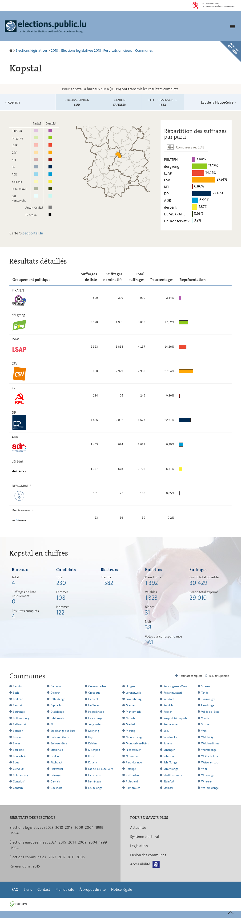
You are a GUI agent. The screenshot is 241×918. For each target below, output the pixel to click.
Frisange (56, 775)
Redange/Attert (173, 693)
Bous (16, 762)
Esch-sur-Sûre (59, 743)
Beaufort (18, 686)
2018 (54, 50)
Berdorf (17, 705)
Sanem (168, 743)
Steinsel (168, 788)
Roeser (168, 712)
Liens (28, 889)
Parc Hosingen (134, 762)
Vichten (205, 724)
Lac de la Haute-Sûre (218, 102)
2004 (89, 827)
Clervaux (18, 769)
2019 (62, 842)
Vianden (206, 718)
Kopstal (92, 762)
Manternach (133, 712)
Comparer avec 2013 (190, 147)
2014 (72, 842)
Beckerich (18, 699)
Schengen (169, 750)
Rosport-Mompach (175, 718)
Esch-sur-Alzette (60, 737)
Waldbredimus (210, 743)
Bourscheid (20, 756)
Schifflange (170, 762)
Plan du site (65, 889)
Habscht (93, 699)
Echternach (57, 718)
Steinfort (169, 781)
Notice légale (121, 889)
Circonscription (77, 102)
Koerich (12, 102)
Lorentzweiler (134, 693)
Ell (52, 724)
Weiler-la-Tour (209, 756)
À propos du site (93, 889)
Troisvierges (208, 699)
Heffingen (94, 705)
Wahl (204, 731)
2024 (53, 842)
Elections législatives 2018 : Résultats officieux (96, 50)
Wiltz (204, 769)
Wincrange (207, 775)
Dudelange (57, 712)
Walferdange (209, 750)
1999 (99, 827)
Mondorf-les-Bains (137, 743)
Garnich (55, 781)
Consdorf (18, 781)
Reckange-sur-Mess (175, 686)
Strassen (206, 686)
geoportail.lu (32, 233)
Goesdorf (56, 788)
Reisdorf (169, 699)
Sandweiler (170, 737)
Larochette (94, 775)
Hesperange (95, 718)
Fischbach (57, 762)
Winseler (206, 781)
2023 (49, 827)
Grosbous (94, 693)
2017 (61, 857)
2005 (80, 857)
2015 (36, 866)
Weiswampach (210, 762)
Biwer (16, 743)
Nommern (132, 756)
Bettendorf (19, 724)
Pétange (131, 769)
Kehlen (92, 743)
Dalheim (56, 686)
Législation (139, 845)
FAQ (15, 889)
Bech (16, 693)
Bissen (17, 737)
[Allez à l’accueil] (11, 50)
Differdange (58, 699)
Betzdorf (18, 731)
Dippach (56, 705)
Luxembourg (133, 699)
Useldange (207, 705)
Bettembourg (21, 718)
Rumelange (170, 724)
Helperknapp (96, 712)
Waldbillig (207, 737)
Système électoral (144, 836)
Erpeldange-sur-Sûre (63, 731)
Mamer (130, 705)
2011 (70, 857)
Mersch (130, 718)
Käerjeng (93, 731)
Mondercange (134, 737)
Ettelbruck (57, 750)
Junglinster (94, 724)
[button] (232, 27)
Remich (168, 705)
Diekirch (55, 693)
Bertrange (19, 712)
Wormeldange (210, 788)
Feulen (55, 756)
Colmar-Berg (20, 775)
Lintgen (130, 686)
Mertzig (130, 731)
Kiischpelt (94, 750)
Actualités (138, 827)
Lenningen (94, 781)
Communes (144, 50)
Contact (43, 889)
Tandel (205, 693)
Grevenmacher (97, 686)
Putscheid (132, 781)
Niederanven (133, 750)
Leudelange (95, 788)
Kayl (90, 737)
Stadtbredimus (173, 775)
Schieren (169, 756)
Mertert (130, 724)
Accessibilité (140, 864)
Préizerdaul (133, 775)
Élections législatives (32, 50)
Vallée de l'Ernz (210, 712)
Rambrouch (133, 788)
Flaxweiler (57, 769)
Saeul (167, 731)
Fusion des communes (148, 854)
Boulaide (18, 750)
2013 (68, 827)
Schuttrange (171, 769)
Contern (18, 788)
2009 (78, 827)
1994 (15, 833)
